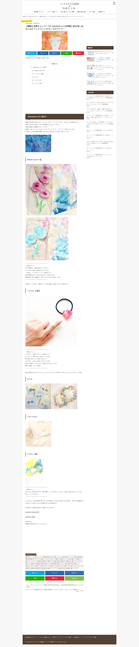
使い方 (63, 561)
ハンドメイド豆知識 (72, 556)
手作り (45, 561)
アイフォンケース (53, 568)
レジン (77, 563)
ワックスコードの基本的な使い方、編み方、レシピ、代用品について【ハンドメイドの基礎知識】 (100, 96)
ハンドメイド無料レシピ (52, 11)
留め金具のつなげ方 (49, 556)
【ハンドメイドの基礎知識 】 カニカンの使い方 (100, 130)
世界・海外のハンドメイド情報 (67, 11)
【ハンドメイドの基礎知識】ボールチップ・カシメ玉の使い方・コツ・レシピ (100, 155)
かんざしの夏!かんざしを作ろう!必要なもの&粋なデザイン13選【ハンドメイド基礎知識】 (100, 142)
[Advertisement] (54, 611)
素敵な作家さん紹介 (81, 11)
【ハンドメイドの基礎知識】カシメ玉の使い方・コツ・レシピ (100, 149)
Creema (71, 563)
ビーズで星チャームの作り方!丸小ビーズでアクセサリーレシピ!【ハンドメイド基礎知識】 (100, 103)
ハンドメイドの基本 (60, 556)
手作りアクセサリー (36, 559)
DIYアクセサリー (31, 566)
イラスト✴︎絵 (37, 83)
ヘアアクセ (61, 566)
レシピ (28, 563)
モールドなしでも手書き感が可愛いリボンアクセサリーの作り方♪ (103, 83)
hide (56, 63)
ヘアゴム (54, 566)
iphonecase (62, 568)
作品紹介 (81, 556)
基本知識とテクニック (39, 11)
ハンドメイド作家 (63, 563)
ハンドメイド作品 (66, 559)
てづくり (68, 566)
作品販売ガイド (101, 11)
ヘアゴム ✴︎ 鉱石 (38, 73)
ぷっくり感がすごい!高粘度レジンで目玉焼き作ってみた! (103, 59)
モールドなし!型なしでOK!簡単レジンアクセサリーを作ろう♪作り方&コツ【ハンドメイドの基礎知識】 (100, 123)
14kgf (46, 568)
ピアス (35, 77)
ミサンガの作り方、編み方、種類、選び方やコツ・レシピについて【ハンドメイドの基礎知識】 (100, 109)
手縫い (28, 568)
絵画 (39, 563)
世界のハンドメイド (57, 637)
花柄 (69, 568)
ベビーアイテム (46, 566)
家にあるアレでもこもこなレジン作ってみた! (103, 52)
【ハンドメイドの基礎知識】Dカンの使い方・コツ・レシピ (100, 136)
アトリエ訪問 (92, 11)
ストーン (48, 563)
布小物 (34, 568)
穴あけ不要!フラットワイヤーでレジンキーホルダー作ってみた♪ (103, 67)
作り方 (34, 563)
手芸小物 (40, 568)
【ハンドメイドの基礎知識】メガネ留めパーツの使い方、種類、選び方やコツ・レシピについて (100, 116)
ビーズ (74, 559)
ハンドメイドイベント (32, 561)
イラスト (51, 561)
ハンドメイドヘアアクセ (77, 566)
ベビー (38, 566)
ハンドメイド (39, 556)
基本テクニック (30, 556)
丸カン (80, 559)
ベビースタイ (37, 80)
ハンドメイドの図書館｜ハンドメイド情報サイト (44, 641)
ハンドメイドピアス (77, 561)
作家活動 (55, 563)
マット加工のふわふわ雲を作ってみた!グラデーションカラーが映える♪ (103, 75)
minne (69, 561)
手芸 (40, 561)
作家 (28, 559)
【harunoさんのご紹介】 (39, 67)
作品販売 (58, 561)
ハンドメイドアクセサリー (49, 559)
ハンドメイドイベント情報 (90, 637)
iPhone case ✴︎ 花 (38, 70)
